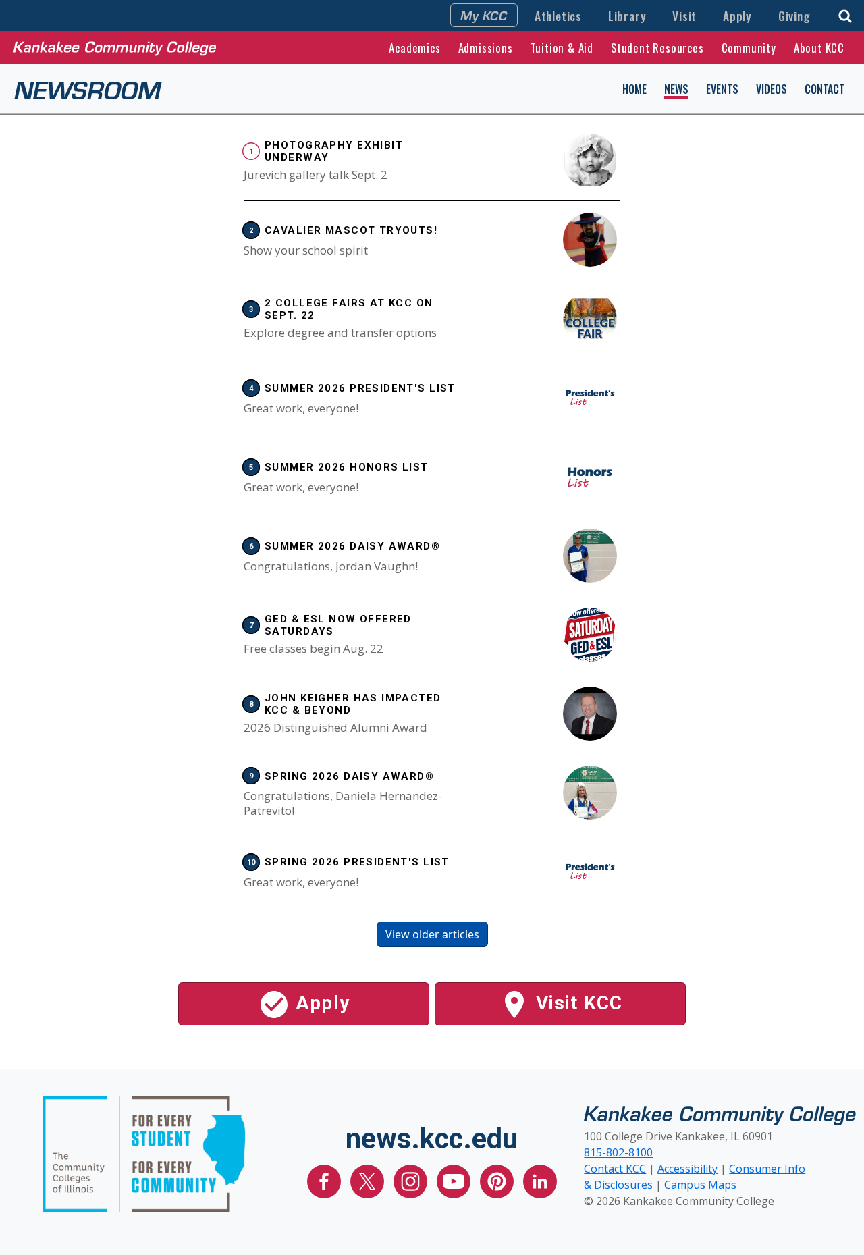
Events (722, 89)
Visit (684, 15)
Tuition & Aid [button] (562, 47)
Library (627, 15)
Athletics (558, 15)
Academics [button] (414, 47)
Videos (771, 89)
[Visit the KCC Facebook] (325, 1180)
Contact (824, 89)
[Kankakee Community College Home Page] (115, 47)
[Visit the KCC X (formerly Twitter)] (368, 1180)
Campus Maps (700, 1184)
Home (634, 89)
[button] (845, 14)
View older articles (432, 934)
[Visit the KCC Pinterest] (498, 1180)
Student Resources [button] (657, 47)
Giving (794, 15)
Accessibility (687, 1168)
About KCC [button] (819, 47)
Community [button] (749, 47)
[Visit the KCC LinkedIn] (540, 1180)
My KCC (484, 15)
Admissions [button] (485, 47)
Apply (737, 15)
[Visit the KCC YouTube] (455, 1180)
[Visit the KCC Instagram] (411, 1180)
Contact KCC (615, 1168)
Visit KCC (577, 1003)
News (676, 89)
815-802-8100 (618, 1152)
